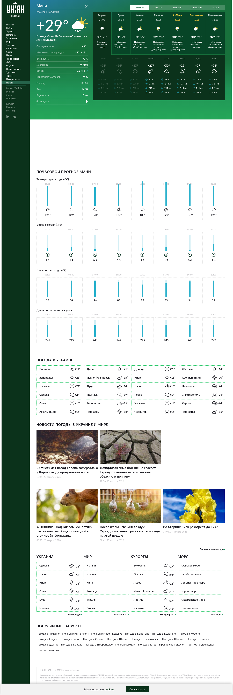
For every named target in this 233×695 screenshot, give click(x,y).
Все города (74, 614)
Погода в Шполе (117, 639)
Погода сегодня (125, 644)
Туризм (9, 75)
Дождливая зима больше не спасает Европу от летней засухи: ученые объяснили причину (128, 472)
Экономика (11, 38)
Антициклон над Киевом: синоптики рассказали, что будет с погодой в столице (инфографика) (64, 531)
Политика (11, 34)
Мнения (10, 91)
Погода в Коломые (164, 633)
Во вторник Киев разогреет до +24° (190, 527)
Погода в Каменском (75, 633)
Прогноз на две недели (200, 644)
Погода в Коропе (189, 633)
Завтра (159, 7)
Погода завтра (147, 644)
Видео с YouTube (14, 88)
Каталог (10, 103)
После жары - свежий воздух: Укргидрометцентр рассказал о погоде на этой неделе (130, 531)
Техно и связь (12, 58)
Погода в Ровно (70, 639)
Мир (8, 41)
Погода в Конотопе (137, 633)
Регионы (10, 48)
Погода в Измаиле (48, 633)
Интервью (11, 98)
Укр (13, 110)
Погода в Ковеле (71, 644)
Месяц (215, 7)
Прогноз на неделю (171, 644)
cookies (109, 689)
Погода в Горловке (198, 639)
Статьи (9, 95)
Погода (9, 82)
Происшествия (13, 69)
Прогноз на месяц (48, 649)
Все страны (120, 614)
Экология (10, 45)
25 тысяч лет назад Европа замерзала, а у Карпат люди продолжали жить (67, 470)
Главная (10, 24)
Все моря (216, 614)
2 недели (196, 7)
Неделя (177, 7)
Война (9, 28)
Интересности (13, 79)
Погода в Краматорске (145, 639)
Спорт (9, 52)
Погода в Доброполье (99, 644)
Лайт (8, 62)
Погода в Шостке (173, 639)
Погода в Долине (47, 644)
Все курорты (167, 614)
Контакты (10, 107)
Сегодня (139, 7)
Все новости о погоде (211, 549)
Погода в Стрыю (93, 639)
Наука (9, 55)
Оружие (10, 65)
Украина (10, 31)
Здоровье (11, 72)
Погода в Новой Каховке (106, 633)
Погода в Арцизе (47, 639)
